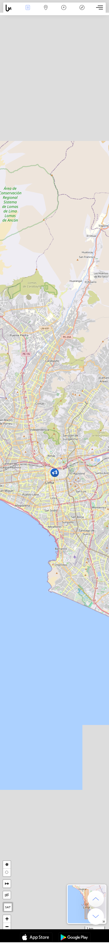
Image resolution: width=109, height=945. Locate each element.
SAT (8, 907)
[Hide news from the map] (7, 895)
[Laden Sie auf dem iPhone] (36, 938)
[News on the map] (11, 8)
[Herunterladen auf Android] (74, 938)
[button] (55, 473)
